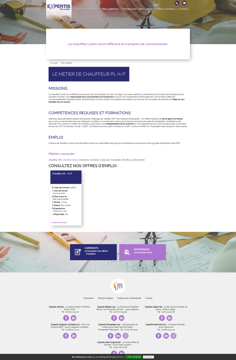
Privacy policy (160, 357)
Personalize (148, 357)
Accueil (53, 63)
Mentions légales (105, 298)
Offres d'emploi (165, 8)
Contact (184, 8)
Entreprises (130, 8)
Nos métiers (146, 8)
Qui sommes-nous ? (88, 8)
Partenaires (89, 298)
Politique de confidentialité (129, 298)
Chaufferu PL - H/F (62, 173)
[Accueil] (59, 10)
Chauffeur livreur (70, 160)
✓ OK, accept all (133, 357)
